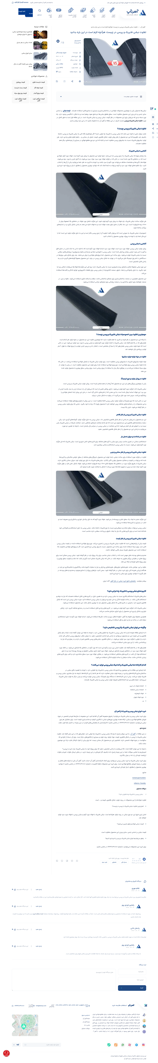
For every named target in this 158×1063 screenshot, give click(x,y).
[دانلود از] (143, 1045)
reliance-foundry (140, 783)
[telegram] (72, 861)
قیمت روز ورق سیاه (20, 93)
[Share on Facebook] (67, 861)
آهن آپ (142, 27)
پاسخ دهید (39, 889)
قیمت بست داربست (20, 88)
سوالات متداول (86, 1028)
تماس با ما (87, 1025)
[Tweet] (57, 861)
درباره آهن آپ (86, 1022)
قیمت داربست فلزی (39, 82)
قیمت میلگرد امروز (38, 914)
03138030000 (21, 2)
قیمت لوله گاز (38, 88)
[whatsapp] (77, 861)
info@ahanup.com (41, 1006)
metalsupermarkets (139, 778)
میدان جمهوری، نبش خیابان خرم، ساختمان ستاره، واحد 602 (72, 1006)
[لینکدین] (62, 861)
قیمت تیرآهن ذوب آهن (39, 100)
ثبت (18, 1044)
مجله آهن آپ (86, 1018)
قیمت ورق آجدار (39, 93)
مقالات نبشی (59, 64)
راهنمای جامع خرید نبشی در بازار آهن (123, 581)
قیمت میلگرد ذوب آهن (20, 100)
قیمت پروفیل (20, 82)
